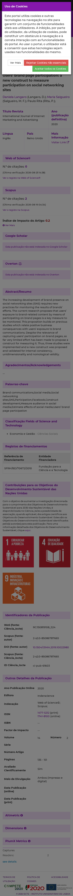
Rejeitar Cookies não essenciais (46, 62)
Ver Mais (15, 62)
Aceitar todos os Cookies (50, 68)
